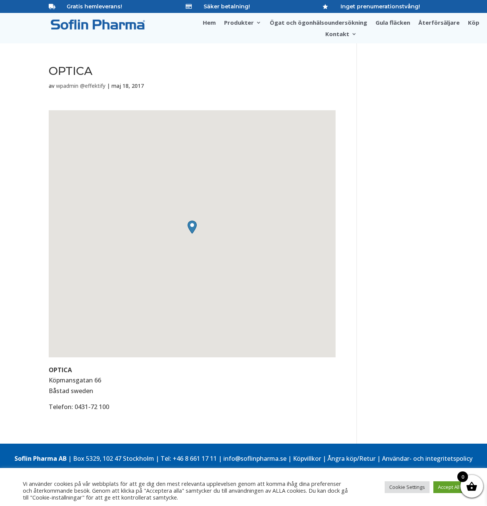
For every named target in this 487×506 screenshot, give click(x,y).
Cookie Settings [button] (407, 487)
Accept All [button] (449, 487)
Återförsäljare (439, 23)
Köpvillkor (307, 458)
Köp (473, 23)
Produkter (239, 23)
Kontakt (337, 34)
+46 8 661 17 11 (195, 458)
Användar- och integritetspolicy (427, 458)
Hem (209, 23)
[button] (192, 227)
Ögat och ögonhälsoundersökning (318, 23)
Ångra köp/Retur (352, 458)
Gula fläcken (393, 23)
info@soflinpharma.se (254, 458)
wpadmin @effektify (80, 85)
